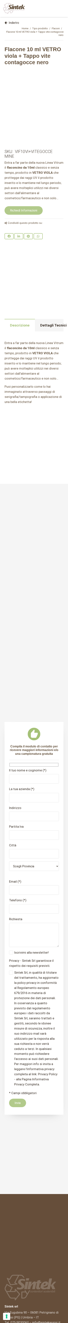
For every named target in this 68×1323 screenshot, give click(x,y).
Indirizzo (15, 808)
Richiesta (15, 919)
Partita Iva (16, 826)
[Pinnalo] (28, 236)
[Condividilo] (9, 236)
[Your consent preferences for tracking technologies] (6, 1316)
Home (25, 28)
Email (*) (15, 881)
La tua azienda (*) (21, 789)
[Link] (14, 8)
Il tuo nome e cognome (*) (27, 770)
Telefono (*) (17, 900)
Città (12, 845)
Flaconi (56, 28)
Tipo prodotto (40, 28)
